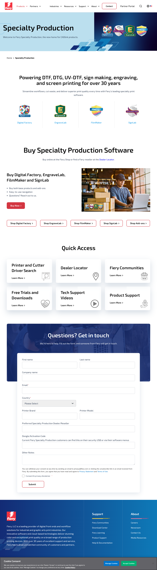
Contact (109, 6)
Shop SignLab (110, 223)
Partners (34, 6)
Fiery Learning (98, 532)
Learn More (17, 278)
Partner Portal (127, 6)
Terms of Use (102, 471)
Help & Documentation (102, 543)
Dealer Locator (106, 159)
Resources (69, 6)
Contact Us (136, 532)
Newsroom (136, 527)
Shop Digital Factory (20, 223)
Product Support (99, 538)
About (94, 6)
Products (21, 6)
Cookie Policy (70, 567)
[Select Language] (149, 6)
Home (9, 58)
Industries (54, 6)
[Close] (153, 563)
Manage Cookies (111, 563)
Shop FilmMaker (82, 223)
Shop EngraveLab (52, 223)
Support (82, 6)
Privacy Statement (86, 471)
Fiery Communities (100, 522)
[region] (78, 563)
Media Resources (138, 538)
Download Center (100, 527)
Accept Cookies (129, 563)
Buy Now (15, 205)
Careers (134, 522)
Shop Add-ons (137, 223)
